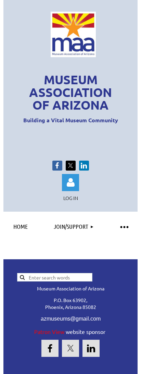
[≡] (124, 226)
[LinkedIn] (84, 166)
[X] (71, 166)
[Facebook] (57, 166)
